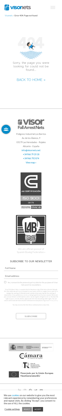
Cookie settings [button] (12, 409)
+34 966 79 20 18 (31, 154)
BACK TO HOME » (31, 80)
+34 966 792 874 (31, 158)
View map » (31, 162)
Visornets (9, 15)
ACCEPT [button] (37, 409)
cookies (15, 395)
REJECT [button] (27, 409)
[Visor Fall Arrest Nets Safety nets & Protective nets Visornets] (18, 7)
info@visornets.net (31, 150)
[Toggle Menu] (52, 7)
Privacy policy (53, 300)
